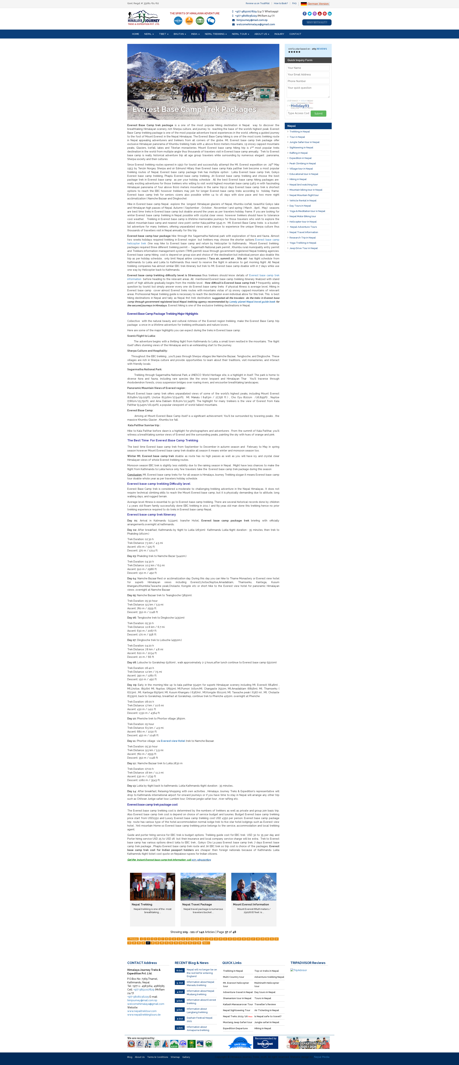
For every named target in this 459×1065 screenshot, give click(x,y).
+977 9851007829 (246, 11)
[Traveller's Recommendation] (211, 20)
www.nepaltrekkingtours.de (144, 1014)
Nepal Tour (239, 34)
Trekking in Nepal (300, 131)
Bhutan (179, 34)
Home (135, 34)
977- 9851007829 (201, 859)
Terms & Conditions (157, 1057)
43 (176, 943)
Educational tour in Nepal (304, 174)
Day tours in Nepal (264, 992)
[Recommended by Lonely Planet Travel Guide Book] (178, 20)
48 (199, 943)
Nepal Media (321, 1057)
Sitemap (175, 1057)
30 (267, 939)
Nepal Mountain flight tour (304, 195)
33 (129, 943)
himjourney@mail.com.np (252, 20)
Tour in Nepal (297, 137)
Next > (206, 943)
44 (180, 943)
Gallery (186, 1057)
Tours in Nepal (262, 998)
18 (211, 939)
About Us (261, 34)
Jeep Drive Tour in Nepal (304, 248)
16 (202, 939)
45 (185, 943)
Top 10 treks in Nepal (266, 971)
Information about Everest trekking (201, 1002)
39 (157, 943)
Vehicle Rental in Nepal (303, 200)
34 (134, 943)
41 (166, 943)
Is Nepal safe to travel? (267, 1016)
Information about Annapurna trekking (198, 1029)
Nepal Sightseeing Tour (236, 1010)
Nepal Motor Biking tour (303, 216)
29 (262, 939)
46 (190, 943)
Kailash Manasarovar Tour (238, 1004)
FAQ (294, 3)
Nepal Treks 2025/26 (237, 1016)
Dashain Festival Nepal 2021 (199, 1019)
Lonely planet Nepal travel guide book (252, 301)
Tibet (163, 34)
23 (234, 939)
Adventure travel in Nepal (238, 992)
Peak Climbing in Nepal (303, 163)
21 (225, 939)
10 (174, 939)
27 (253, 939)
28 (258, 939)
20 (220, 939)
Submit (318, 113)
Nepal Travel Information (304, 232)
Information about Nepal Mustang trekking (200, 993)
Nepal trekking (142, 904)
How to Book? (281, 3)
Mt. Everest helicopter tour (236, 985)
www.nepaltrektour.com (142, 1011)
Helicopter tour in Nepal (303, 221)
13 (188, 939)
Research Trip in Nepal (303, 237)
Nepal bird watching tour (304, 184)
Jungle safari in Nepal (266, 1022)
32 (276, 939)
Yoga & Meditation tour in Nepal (307, 211)
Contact (295, 34)
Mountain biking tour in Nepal (306, 189)
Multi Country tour (233, 977)
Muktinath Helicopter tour (266, 985)
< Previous (133, 939)
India (194, 34)
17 (206, 939)
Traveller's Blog (151, 115)
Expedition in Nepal (301, 158)
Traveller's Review (265, 1004)
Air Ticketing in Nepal (266, 1010)
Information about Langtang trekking (197, 1010)
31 (272, 939)
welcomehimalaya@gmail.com (255, 24)
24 (239, 939)
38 (153, 943)
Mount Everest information (251, 904)
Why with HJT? (317, 22)
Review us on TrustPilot (257, 3)
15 (197, 939)
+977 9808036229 (246, 15)
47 (194, 943)
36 (143, 943)
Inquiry (279, 34)
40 (162, 943)
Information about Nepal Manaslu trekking (200, 984)
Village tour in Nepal (301, 168)
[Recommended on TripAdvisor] (200, 20)
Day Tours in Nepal (300, 205)
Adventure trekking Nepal (269, 977)
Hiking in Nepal (298, 179)
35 (139, 943)
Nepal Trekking (215, 34)
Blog (129, 1057)
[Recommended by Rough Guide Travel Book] (189, 20)
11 (179, 939)
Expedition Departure (235, 1028)
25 (244, 939)
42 (171, 943)
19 (216, 939)
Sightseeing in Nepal (301, 147)
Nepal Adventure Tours (303, 227)
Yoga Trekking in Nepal (303, 242)
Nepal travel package (197, 904)
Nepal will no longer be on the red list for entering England (202, 973)
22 (230, 939)
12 (183, 939)
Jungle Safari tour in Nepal (305, 142)
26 (248, 939)
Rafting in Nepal (299, 153)
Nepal (148, 34)
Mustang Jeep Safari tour (237, 1022)
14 (192, 939)
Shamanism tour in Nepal (237, 998)
